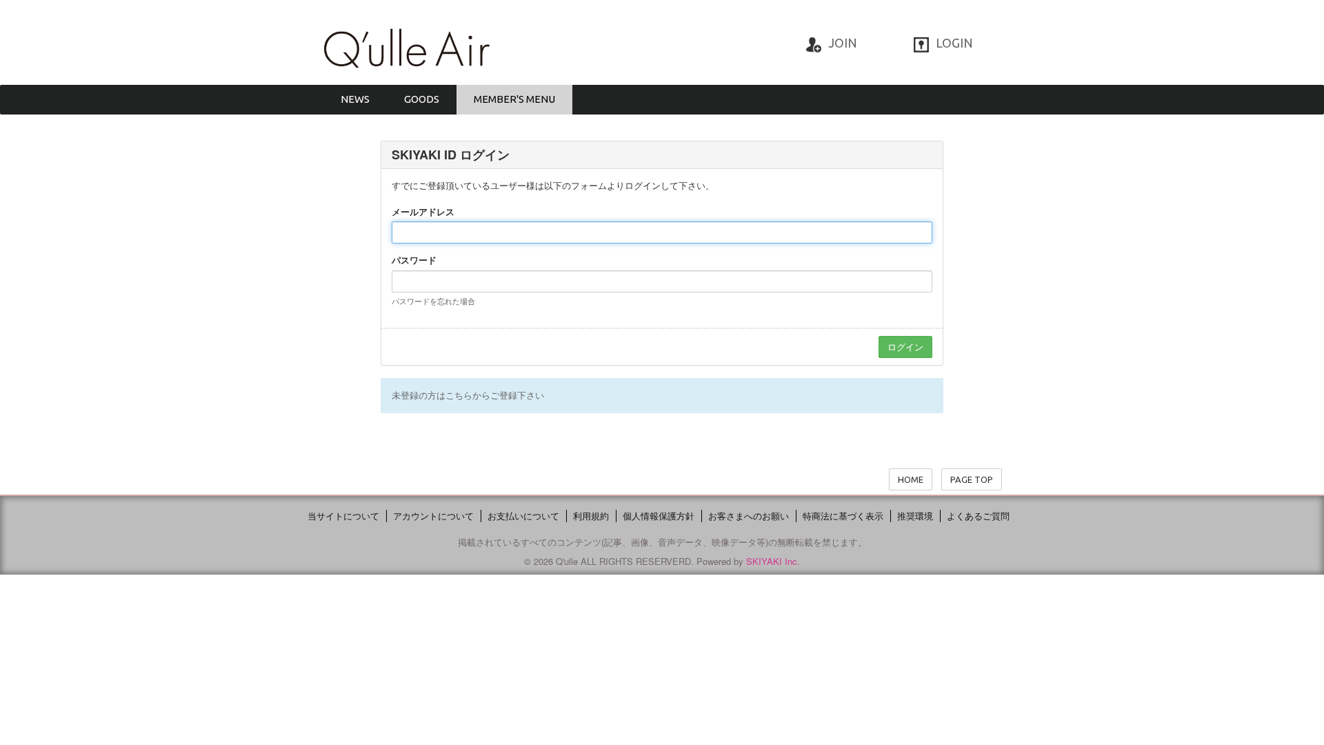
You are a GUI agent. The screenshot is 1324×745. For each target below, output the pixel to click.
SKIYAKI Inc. (773, 561)
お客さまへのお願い (748, 515)
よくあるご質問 (978, 515)
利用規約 (591, 515)
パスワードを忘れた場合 (433, 300)
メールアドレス (423, 212)
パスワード (414, 260)
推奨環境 (915, 515)
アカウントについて (433, 515)
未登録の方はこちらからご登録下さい (468, 394)
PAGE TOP (971, 479)
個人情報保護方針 (658, 515)
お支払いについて (523, 515)
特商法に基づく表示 (843, 515)
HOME (910, 479)
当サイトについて (343, 515)
